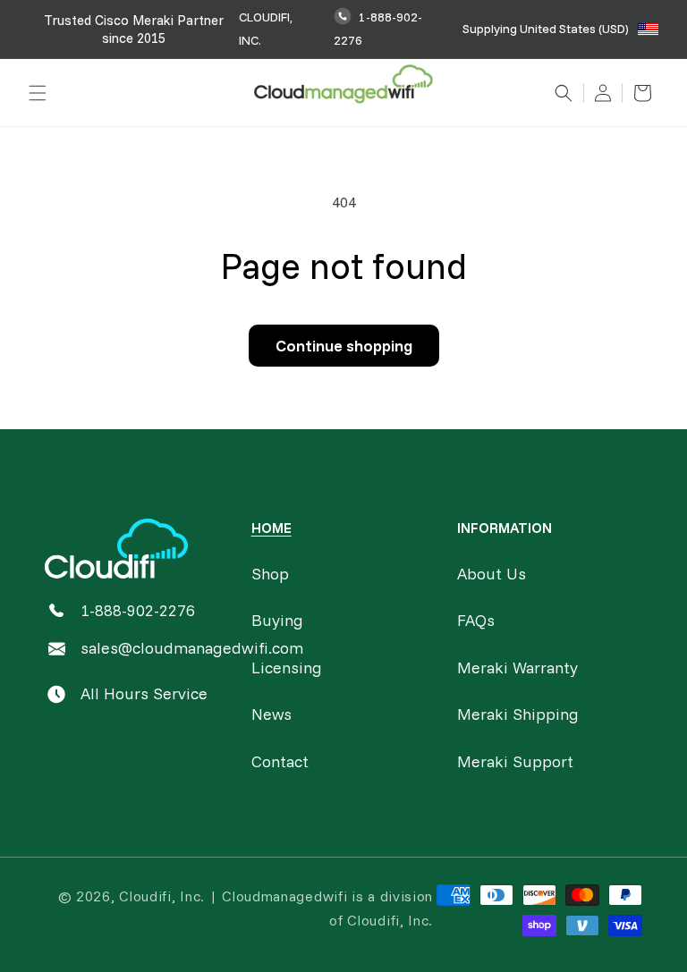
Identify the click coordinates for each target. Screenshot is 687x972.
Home (271, 528)
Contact (280, 761)
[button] (37, 93)
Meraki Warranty (517, 667)
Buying (277, 620)
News (271, 714)
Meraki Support (515, 761)
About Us (491, 573)
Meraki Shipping (518, 714)
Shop (270, 573)
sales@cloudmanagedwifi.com (192, 648)
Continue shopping (344, 345)
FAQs (476, 620)
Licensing (286, 667)
